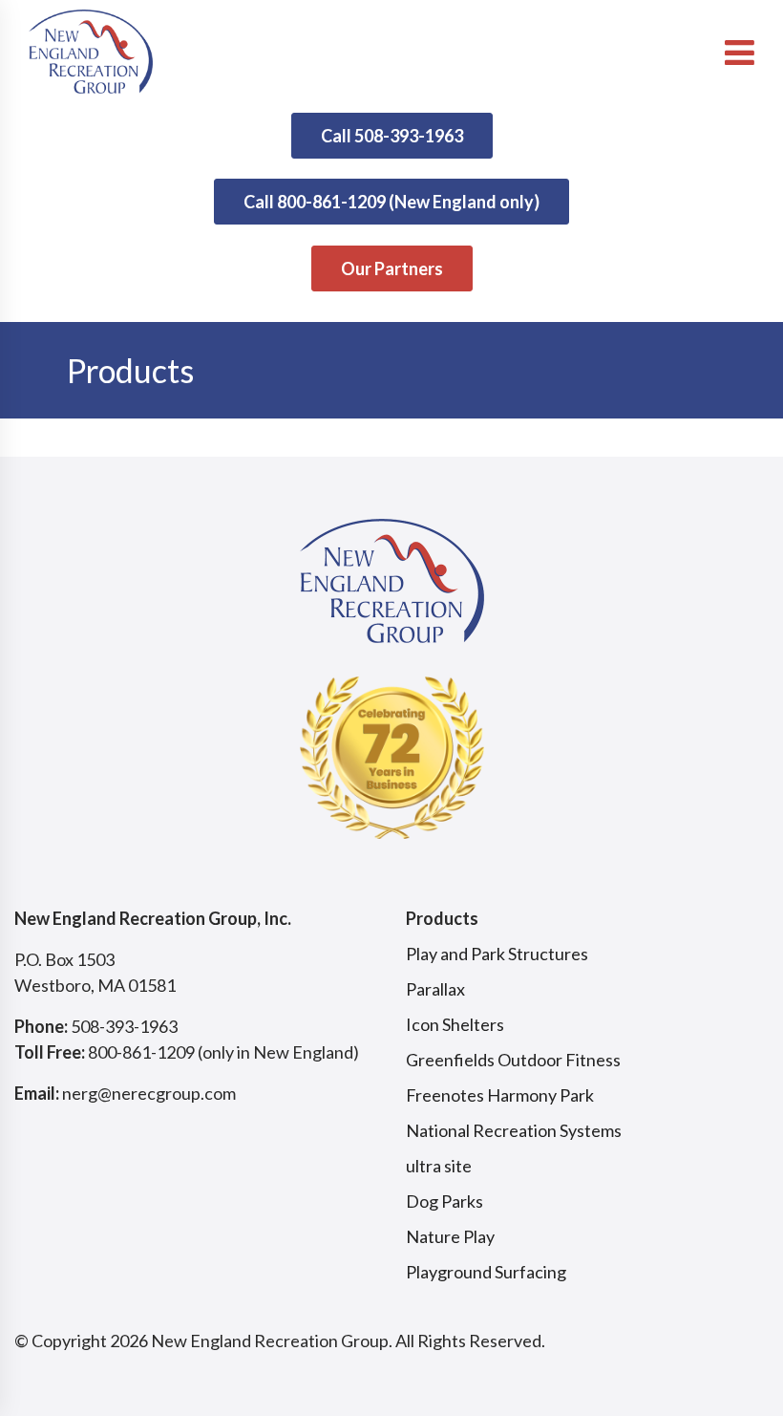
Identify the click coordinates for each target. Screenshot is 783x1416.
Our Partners (392, 268)
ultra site (439, 1165)
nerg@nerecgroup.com (149, 1093)
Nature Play (450, 1236)
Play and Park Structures (497, 953)
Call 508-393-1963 (392, 135)
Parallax (435, 988)
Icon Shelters (455, 1024)
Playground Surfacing (486, 1271)
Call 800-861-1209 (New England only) (391, 201)
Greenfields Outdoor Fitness (513, 1059)
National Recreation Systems (514, 1130)
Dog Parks (444, 1201)
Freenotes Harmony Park (500, 1094)
